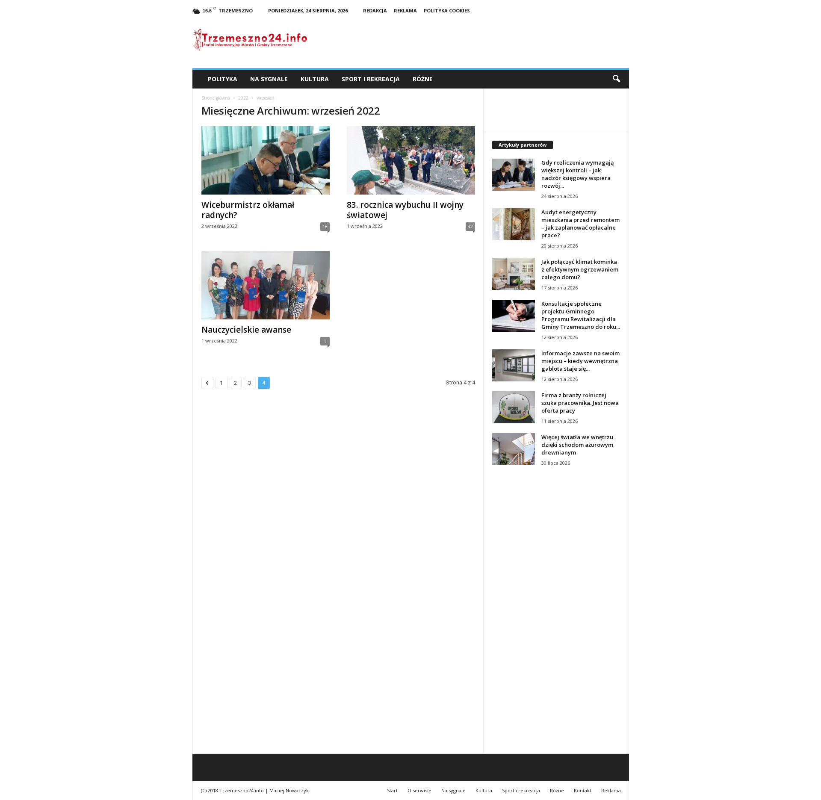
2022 (243, 98)
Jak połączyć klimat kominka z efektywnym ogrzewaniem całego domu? (579, 269)
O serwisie (419, 790)
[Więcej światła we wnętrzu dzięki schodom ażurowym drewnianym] (513, 449)
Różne (423, 79)
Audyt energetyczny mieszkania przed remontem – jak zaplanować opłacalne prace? (580, 223)
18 (325, 226)
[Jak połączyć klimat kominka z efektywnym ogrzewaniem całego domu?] (513, 274)
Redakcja (375, 10)
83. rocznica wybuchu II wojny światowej (405, 210)
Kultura (315, 79)
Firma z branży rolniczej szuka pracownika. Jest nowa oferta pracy (580, 402)
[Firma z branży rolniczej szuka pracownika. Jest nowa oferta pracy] (513, 407)
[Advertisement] (556, 619)
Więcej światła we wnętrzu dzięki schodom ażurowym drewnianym (577, 444)
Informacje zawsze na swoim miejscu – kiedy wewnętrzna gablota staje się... (580, 360)
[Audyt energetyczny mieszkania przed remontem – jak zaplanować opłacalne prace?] (513, 224)
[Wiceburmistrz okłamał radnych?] (265, 160)
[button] (616, 79)
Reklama (405, 10)
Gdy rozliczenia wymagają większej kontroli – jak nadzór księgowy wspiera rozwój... (577, 174)
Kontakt (582, 790)
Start (392, 790)
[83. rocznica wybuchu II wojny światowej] (411, 160)
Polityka (222, 79)
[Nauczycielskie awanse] (265, 285)
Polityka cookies (447, 10)
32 (470, 226)
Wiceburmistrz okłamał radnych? (247, 210)
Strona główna (215, 98)
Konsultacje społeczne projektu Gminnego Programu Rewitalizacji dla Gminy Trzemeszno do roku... (580, 315)
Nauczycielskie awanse (246, 329)
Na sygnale (269, 79)
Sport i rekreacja (371, 79)
